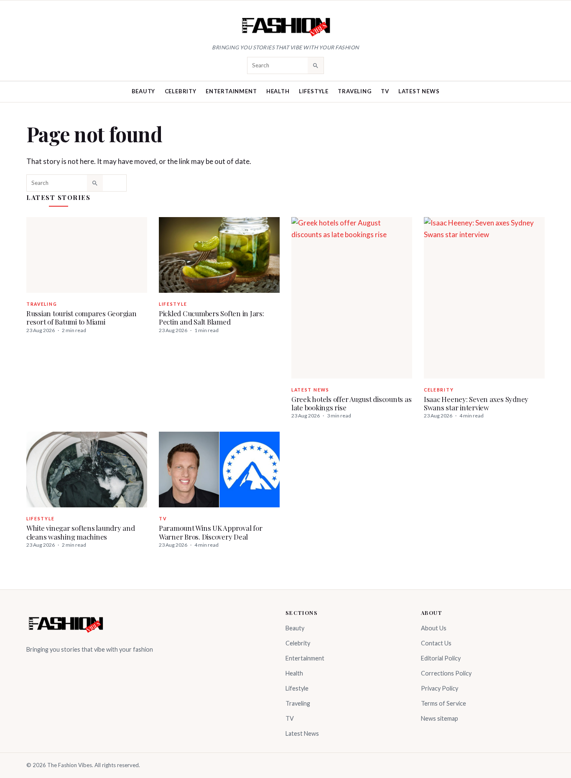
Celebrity (180, 91)
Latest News (419, 91)
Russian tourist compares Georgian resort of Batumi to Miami (81, 317)
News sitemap (439, 718)
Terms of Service (443, 703)
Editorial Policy (441, 658)
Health (278, 91)
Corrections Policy (446, 673)
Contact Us (436, 643)
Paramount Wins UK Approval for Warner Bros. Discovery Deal (210, 532)
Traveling (354, 91)
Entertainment (231, 91)
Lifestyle (314, 91)
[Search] (316, 65)
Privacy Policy (439, 688)
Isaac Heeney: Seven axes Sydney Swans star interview (476, 403)
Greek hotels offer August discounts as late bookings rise (351, 403)
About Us (433, 628)
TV (385, 91)
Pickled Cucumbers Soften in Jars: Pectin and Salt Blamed (211, 317)
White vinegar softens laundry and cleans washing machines (80, 532)
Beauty (143, 91)
